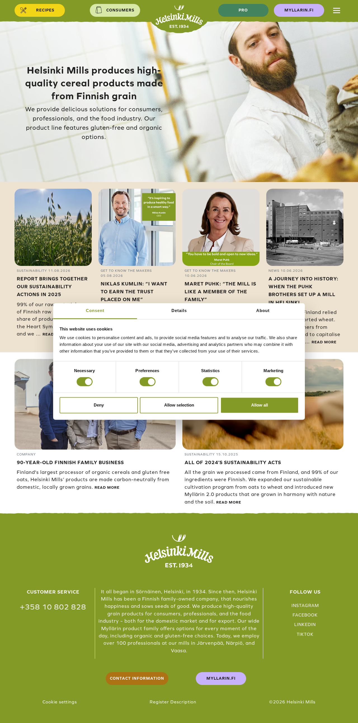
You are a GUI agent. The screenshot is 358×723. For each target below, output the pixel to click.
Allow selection (179, 405)
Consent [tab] (95, 310)
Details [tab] (179, 310)
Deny (99, 405)
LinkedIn (305, 624)
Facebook (305, 615)
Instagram (305, 605)
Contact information (137, 678)
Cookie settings (60, 701)
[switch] (148, 381)
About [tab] (263, 310)
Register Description (173, 701)
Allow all (259, 405)
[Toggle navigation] (336, 10)
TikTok (305, 634)
